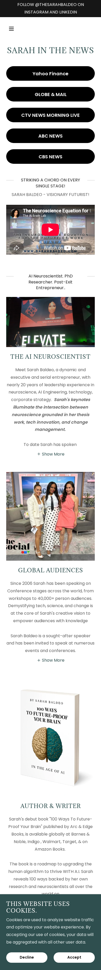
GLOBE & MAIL (51, 94)
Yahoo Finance (50, 73)
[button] (16, 28)
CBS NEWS (50, 156)
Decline (27, 957)
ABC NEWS (50, 136)
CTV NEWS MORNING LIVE (50, 115)
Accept (74, 957)
